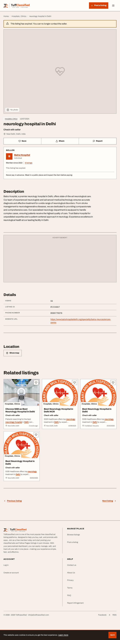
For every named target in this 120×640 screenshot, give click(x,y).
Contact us (71, 565)
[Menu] (113, 5)
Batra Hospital (22, 155)
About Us (71, 573)
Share (61, 141)
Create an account (11, 573)
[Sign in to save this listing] (36, 382)
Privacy (70, 580)
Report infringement (75, 603)
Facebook (102, 615)
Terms (69, 588)
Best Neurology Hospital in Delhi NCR (58, 410)
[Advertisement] (60, 260)
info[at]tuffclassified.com (38, 615)
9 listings (28, 163)
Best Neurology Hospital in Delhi (96, 410)
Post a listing (72, 542)
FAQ (69, 595)
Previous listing (14, 501)
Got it (112, 635)
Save (24, 141)
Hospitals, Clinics (11, 119)
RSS (114, 615)
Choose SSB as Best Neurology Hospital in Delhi (20, 410)
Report (99, 141)
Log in (6, 565)
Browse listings (73, 535)
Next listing (107, 501)
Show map (14, 353)
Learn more (63, 635)
